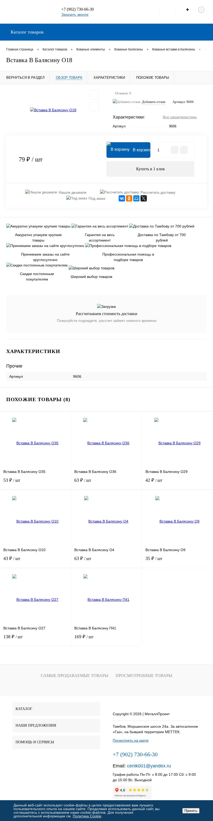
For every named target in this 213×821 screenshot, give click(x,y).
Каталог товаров (26, 32)
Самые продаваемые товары (74, 675)
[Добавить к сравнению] (94, 106)
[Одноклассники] (129, 198)
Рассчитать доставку (158, 192)
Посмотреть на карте (131, 740)
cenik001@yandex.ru (149, 765)
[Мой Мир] (136, 198)
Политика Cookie (87, 816)
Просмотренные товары (144, 675)
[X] (144, 198)
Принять (190, 811)
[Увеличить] (53, 110)
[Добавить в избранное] (94, 95)
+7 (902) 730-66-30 (77, 9)
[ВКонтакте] (122, 198)
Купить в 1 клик (150, 169)
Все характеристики (180, 117)
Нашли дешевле (72, 192)
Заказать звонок (74, 14)
